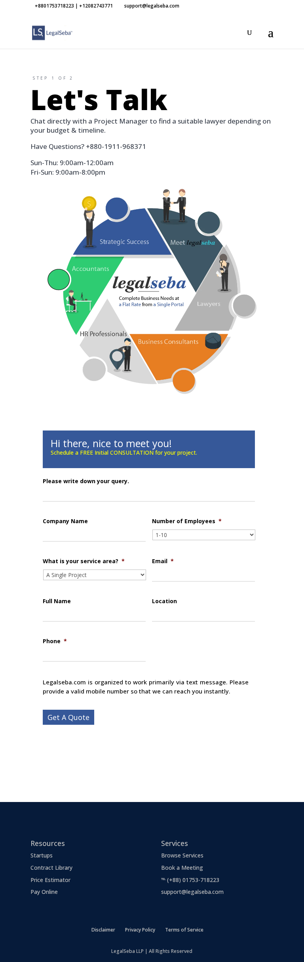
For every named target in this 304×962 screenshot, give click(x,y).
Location (164, 601)
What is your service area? (84, 561)
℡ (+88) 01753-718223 (190, 880)
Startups (41, 855)
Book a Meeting (182, 867)
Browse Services (182, 855)
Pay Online (44, 891)
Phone (55, 641)
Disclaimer (103, 929)
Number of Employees (187, 521)
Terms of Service (184, 929)
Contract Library (51, 867)
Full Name (57, 601)
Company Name (65, 521)
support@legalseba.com (192, 891)
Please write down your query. (86, 481)
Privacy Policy (140, 929)
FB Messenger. (164, 757)
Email (163, 561)
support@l (52, 767)
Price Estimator (50, 880)
